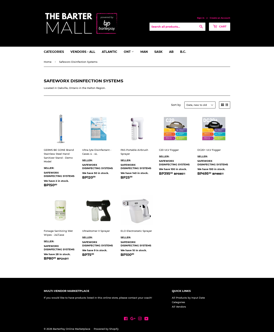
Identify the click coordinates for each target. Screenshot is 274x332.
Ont (128, 52)
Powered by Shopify (106, 328)
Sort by (176, 105)
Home (47, 61)
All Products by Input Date (188, 297)
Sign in (200, 18)
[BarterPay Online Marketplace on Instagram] (140, 319)
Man (144, 52)
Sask (158, 52)
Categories (54, 52)
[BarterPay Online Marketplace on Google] (133, 319)
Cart (222, 26)
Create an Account (220, 18)
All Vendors (179, 306)
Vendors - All (82, 52)
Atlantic (109, 52)
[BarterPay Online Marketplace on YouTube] (146, 319)
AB (171, 52)
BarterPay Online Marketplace (71, 328)
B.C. (183, 52)
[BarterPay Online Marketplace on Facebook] (126, 319)
